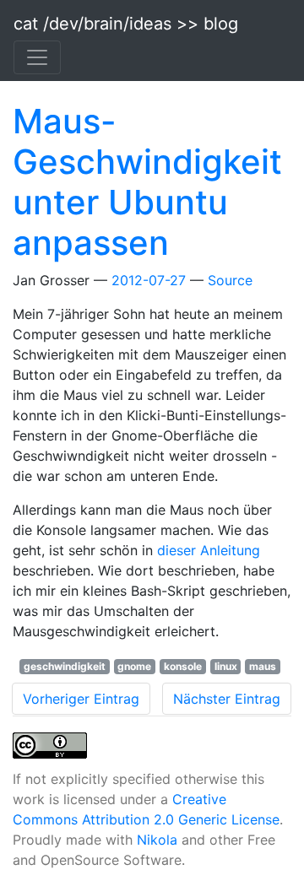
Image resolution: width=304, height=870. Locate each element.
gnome (134, 666)
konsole (183, 666)
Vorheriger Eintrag (81, 698)
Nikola (157, 839)
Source (230, 280)
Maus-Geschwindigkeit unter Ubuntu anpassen (147, 181)
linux (225, 666)
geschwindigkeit (65, 666)
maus (262, 666)
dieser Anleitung (208, 550)
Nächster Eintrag (226, 698)
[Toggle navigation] (37, 57)
